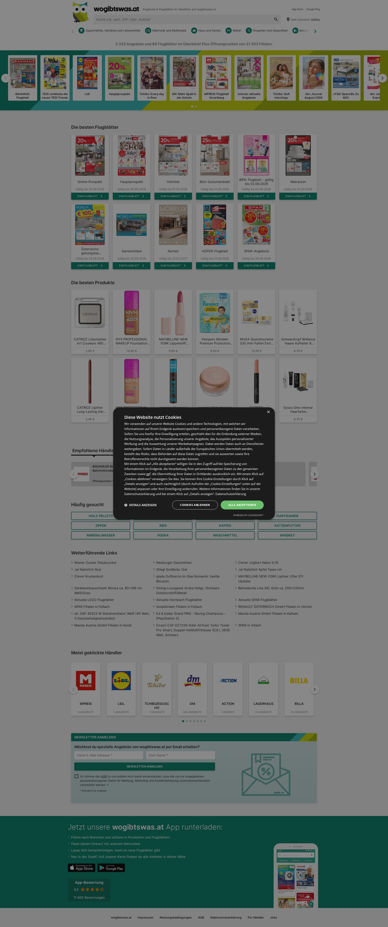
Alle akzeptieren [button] (242, 505)
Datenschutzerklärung (230, 494)
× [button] (268, 412)
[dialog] (194, 463)
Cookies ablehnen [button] (195, 505)
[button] (140, 505)
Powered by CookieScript (248, 515)
